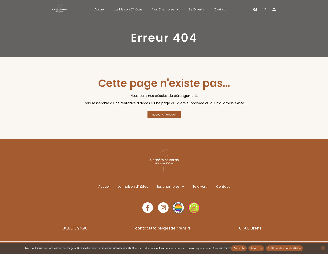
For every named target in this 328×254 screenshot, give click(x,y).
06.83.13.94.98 (75, 228)
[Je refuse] (323, 248)
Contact (220, 9)
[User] (274, 9)
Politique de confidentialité (284, 248)
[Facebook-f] (147, 207)
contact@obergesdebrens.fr (162, 228)
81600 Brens (250, 228)
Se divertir (196, 9)
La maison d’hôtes (128, 9)
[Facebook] (255, 9)
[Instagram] (264, 9)
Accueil (99, 9)
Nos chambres (163, 9)
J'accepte (239, 248)
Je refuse (256, 248)
